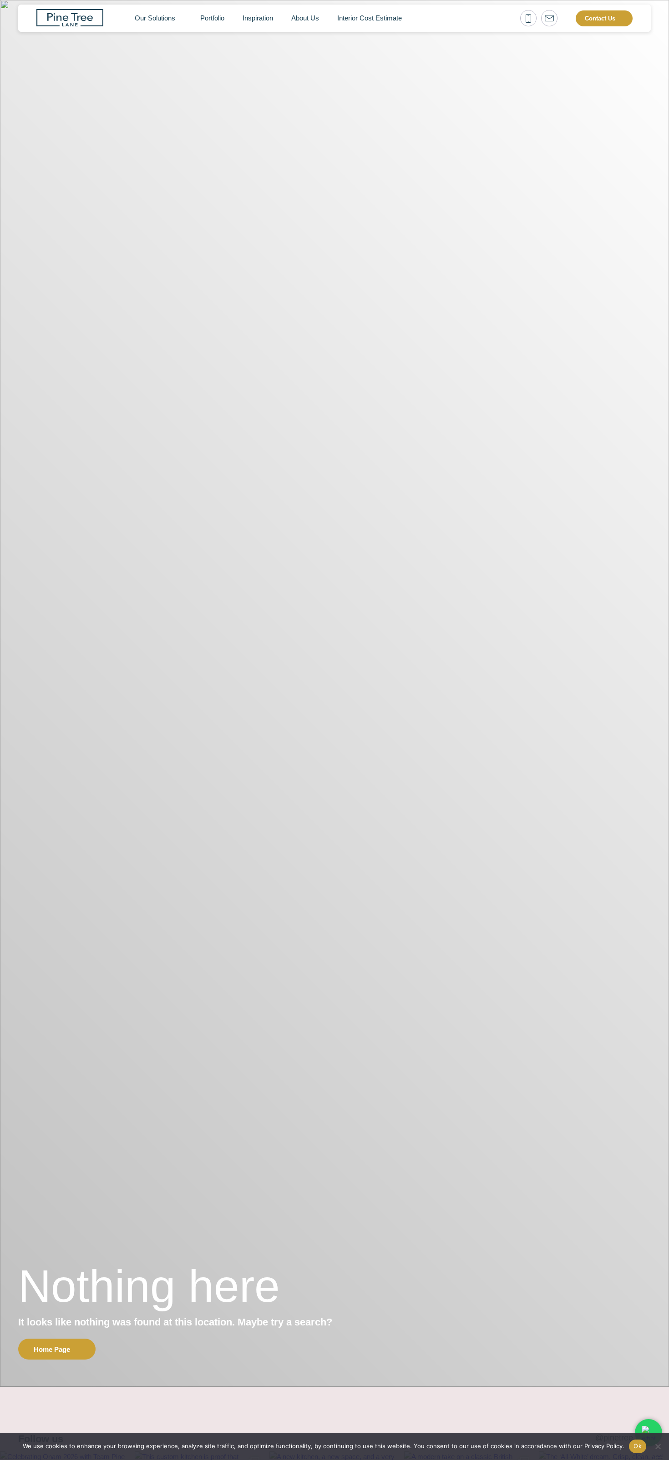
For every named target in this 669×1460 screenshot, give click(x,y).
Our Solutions (155, 18)
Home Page (52, 1349)
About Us (305, 18)
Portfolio (212, 18)
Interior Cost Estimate (369, 18)
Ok (638, 1446)
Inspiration (258, 18)
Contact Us (600, 18)
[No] (657, 1446)
